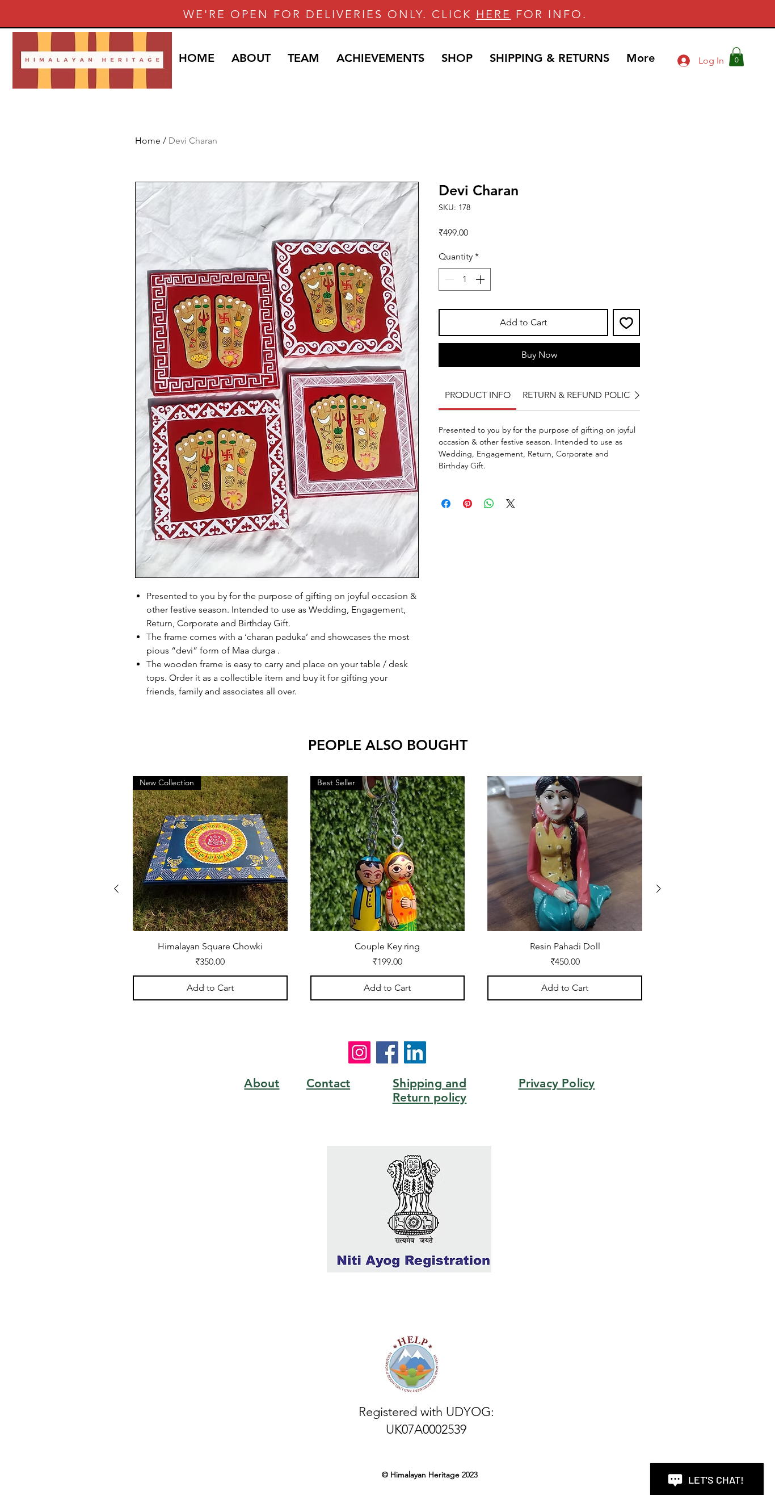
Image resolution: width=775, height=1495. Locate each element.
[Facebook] (387, 1052)
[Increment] (481, 279)
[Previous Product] (116, 888)
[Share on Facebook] (446, 503)
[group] (387, 888)
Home (148, 140)
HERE (493, 14)
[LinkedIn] (415, 1052)
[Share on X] (510, 503)
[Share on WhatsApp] (489, 503)
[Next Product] (659, 888)
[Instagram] (359, 1052)
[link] (478, 395)
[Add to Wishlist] (626, 322)
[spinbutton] (464, 279)
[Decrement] (448, 279)
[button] (736, 56)
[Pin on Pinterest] (467, 503)
